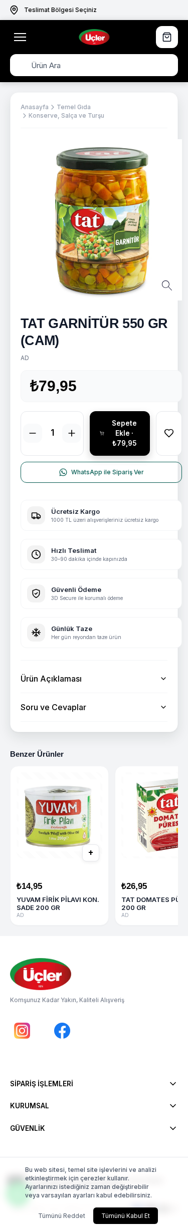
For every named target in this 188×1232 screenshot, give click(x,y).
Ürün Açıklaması (51, 679)
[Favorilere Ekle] (169, 433)
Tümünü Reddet (61, 1215)
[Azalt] (32, 433)
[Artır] (71, 433)
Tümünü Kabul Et (125, 1215)
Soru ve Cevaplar (53, 707)
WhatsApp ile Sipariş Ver (107, 472)
